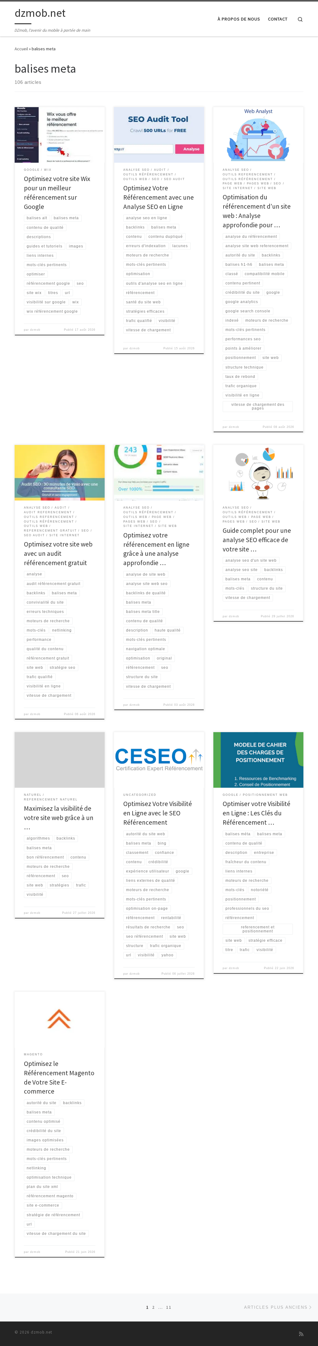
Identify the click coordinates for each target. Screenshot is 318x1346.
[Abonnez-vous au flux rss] (301, 1334)
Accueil (21, 49)
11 (169, 1307)
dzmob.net (41, 1332)
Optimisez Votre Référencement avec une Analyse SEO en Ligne (158, 197)
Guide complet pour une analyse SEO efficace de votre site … (257, 539)
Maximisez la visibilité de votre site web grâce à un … (58, 817)
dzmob (35, 329)
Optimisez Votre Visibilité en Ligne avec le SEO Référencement (157, 813)
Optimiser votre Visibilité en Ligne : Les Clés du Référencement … (256, 813)
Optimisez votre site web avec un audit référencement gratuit (58, 553)
